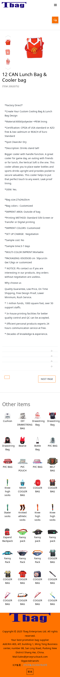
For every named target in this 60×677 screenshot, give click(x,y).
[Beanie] (22, 440)
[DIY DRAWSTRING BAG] (22, 415)
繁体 (30, 671)
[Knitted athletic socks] (22, 507)
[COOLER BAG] (37, 482)
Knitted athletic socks (22, 516)
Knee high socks (7, 491)
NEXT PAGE (47, 379)
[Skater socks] (7, 507)
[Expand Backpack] (7, 531)
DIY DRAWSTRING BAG (24, 424)
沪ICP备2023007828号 (35, 665)
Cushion (7, 421)
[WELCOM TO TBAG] (14, 5)
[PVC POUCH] (22, 461)
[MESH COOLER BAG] (22, 482)
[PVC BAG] (52, 440)
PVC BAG (52, 445)
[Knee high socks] (7, 482)
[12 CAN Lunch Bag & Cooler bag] (7, 377)
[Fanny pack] (22, 531)
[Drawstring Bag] (37, 415)
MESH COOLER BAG (22, 491)
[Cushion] (7, 415)
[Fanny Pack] (7, 552)
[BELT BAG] (52, 461)
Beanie (22, 445)
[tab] (30, 98)
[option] (30, 48)
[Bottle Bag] (37, 440)
